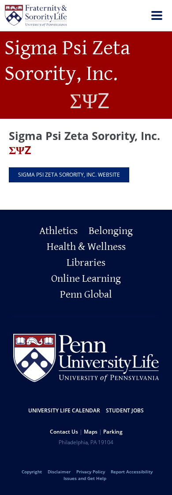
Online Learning (86, 278)
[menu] (156, 16)
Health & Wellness (86, 247)
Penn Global (86, 294)
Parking (113, 431)
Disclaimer (59, 472)
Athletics (58, 231)
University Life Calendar (64, 410)
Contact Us (64, 431)
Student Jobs (125, 410)
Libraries (86, 263)
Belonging (111, 231)
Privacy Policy (90, 472)
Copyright (32, 472)
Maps (90, 431)
